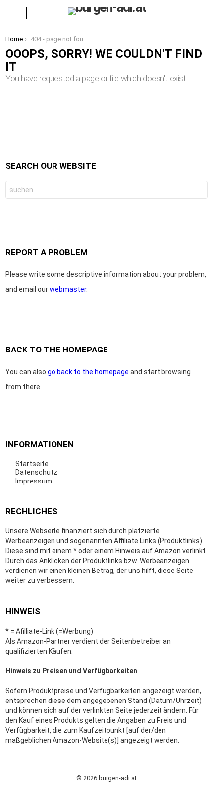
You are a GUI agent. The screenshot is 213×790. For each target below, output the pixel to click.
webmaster (68, 289)
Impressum (33, 481)
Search (198, 191)
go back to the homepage (88, 372)
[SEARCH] (200, 12)
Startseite (32, 464)
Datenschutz (36, 472)
